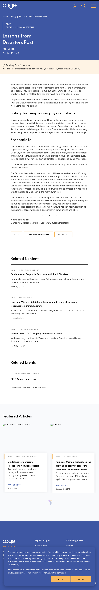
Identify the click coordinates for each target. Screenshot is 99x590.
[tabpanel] (26, 458)
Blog (13, 16)
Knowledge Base (74, 540)
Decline (81, 579)
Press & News (41, 545)
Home (5, 16)
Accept (60, 579)
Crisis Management (38, 234)
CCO (16, 234)
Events (69, 545)
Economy (63, 234)
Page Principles (42, 540)
